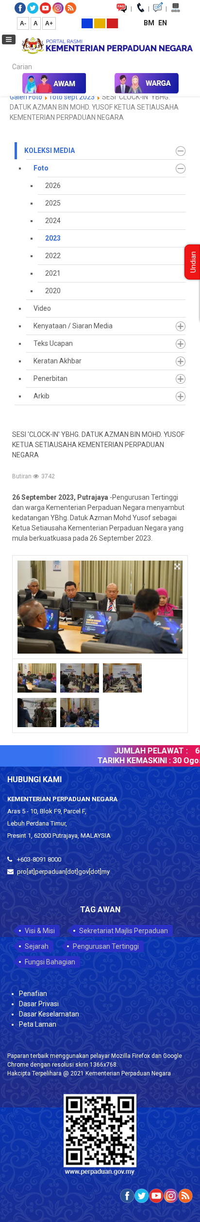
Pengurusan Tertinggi (106, 946)
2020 (53, 291)
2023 (53, 238)
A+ (49, 23)
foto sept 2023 (72, 97)
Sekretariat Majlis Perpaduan (123, 931)
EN (162, 23)
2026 (53, 185)
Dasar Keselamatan (49, 1014)
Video (42, 308)
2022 (53, 256)
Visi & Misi (40, 931)
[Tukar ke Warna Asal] (87, 23)
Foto (41, 168)
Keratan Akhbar (57, 361)
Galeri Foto (26, 97)
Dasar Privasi (39, 1004)
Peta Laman (37, 1024)
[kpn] (107, 45)
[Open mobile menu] (9, 39)
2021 (53, 273)
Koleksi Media (49, 150)
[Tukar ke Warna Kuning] (99, 23)
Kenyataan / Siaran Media (73, 326)
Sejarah (37, 946)
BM (150, 23)
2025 (53, 203)
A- (23, 23)
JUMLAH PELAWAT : (145, 750)
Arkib (41, 396)
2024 (53, 221)
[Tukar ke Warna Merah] (112, 23)
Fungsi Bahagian (50, 962)
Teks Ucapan (53, 343)
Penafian (33, 993)
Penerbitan (50, 378)
